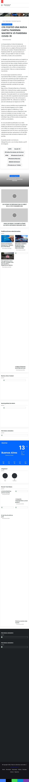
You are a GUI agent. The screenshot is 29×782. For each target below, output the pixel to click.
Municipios (8, 769)
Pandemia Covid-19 (17, 155)
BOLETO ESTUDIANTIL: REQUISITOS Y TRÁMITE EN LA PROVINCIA (7, 245)
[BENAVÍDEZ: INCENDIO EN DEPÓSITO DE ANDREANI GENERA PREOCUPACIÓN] (21, 238)
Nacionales (8, 21)
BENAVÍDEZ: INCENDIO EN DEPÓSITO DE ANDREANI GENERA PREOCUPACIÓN (20, 246)
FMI (7, 155)
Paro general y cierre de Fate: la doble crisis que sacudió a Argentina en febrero (7, 263)
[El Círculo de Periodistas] (10, 5)
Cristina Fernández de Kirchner (15, 152)
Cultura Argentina (14, 176)
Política (19, 769)
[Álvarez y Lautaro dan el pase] (21, 563)
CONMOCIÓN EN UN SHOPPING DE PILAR (20, 367)
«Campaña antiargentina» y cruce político (21, 500)
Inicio (3, 21)
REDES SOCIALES (15, 162)
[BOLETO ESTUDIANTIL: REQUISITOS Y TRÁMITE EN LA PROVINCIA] (7, 238)
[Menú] (2, 5)
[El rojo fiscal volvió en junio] (7, 510)
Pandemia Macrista (14, 158)
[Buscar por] (27, 5)
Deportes (17, 772)
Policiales (24, 769)
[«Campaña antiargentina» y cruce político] (21, 494)
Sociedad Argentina (16, 21)
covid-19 (17, 149)
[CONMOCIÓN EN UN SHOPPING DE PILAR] (21, 308)
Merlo (3, 769)
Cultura (12, 772)
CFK (10, 149)
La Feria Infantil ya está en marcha (15, 179)
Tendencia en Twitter (14, 165)
